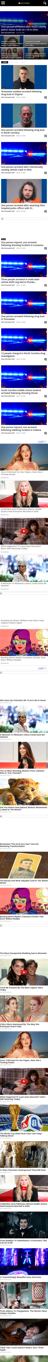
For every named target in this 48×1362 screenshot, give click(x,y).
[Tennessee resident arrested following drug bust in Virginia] (24, 77)
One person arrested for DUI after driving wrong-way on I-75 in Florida (35, 56)
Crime (11, 8)
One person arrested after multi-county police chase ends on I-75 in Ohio (23, 28)
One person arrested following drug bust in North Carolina (23, 131)
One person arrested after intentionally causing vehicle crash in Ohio (22, 168)
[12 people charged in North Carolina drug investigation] (24, 339)
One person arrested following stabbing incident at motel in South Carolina (12, 43)
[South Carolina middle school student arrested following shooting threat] (24, 376)
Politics (28, 8)
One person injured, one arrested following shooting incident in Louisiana (22, 244)
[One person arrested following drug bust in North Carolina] (24, 116)
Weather (35, 8)
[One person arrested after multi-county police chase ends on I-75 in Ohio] (24, 23)
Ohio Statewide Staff (8, 33)
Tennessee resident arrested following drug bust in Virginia (21, 93)
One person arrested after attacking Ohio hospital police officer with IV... (23, 207)
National (17, 8)
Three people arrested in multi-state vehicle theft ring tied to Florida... (20, 281)
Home (11, 62)
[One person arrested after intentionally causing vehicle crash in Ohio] (24, 153)
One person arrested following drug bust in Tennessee (23, 318)
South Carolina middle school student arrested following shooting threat (21, 392)
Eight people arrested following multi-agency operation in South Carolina (11, 56)
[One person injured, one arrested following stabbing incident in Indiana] (24, 413)
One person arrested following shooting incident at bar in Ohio (36, 43)
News (23, 8)
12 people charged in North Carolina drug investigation (23, 355)
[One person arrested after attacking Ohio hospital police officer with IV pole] (24, 191)
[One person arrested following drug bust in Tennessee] (24, 302)
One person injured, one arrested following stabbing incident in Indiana (21, 429)
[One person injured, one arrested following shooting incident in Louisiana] (24, 228)
